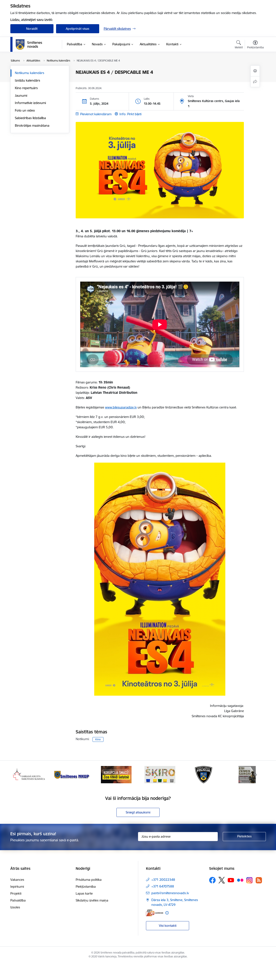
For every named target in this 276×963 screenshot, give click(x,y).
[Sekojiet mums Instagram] (249, 880)
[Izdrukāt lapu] (255, 71)
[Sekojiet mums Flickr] (240, 880)
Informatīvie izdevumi (30, 103)
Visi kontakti (167, 926)
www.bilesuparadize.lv (121, 407)
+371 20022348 (163, 880)
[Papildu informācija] (167, 912)
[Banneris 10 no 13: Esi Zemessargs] (203, 774)
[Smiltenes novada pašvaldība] (29, 44)
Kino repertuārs (26, 88)
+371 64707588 (162, 886)
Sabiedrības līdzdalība (30, 118)
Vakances (17, 880)
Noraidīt (32, 29)
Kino (98, 739)
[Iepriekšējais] (20, 774)
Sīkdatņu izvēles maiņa (92, 900)
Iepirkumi (17, 886)
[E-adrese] (154, 912)
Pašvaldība (18, 900)
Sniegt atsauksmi (138, 812)
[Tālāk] (256, 774)
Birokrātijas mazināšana (32, 125)
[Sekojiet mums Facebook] (212, 880)
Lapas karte (84, 893)
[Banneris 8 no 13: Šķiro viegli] (116, 774)
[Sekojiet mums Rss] (259, 880)
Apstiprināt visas (77, 29)
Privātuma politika (89, 880)
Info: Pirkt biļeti (130, 114)
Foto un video (25, 110)
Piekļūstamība (86, 886)
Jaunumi (21, 95)
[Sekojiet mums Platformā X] (221, 880)
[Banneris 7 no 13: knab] (72, 774)
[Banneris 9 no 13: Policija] (159, 774)
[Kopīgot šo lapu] (255, 81)
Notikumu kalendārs (29, 73)
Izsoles (15, 907)
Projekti (15, 893)
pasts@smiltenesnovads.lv (170, 893)
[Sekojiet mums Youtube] (231, 880)
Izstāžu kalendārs (27, 80)
